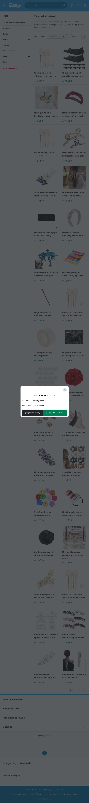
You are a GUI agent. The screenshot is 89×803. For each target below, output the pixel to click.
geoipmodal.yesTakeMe (55, 413)
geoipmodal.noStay (32, 413)
